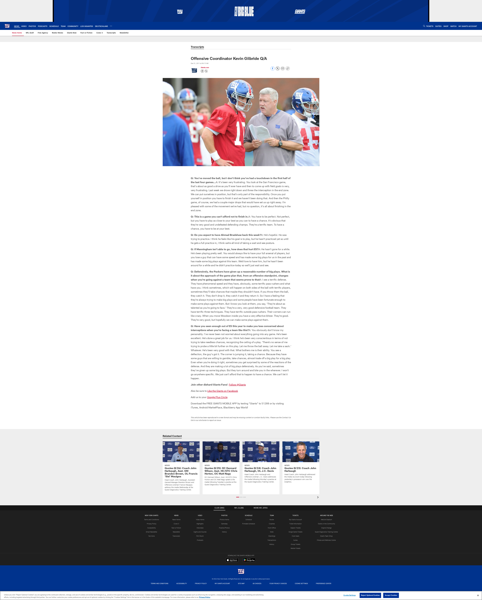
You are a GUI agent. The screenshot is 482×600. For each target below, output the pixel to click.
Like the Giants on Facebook (222, 390)
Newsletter (176, 532)
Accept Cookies (391, 595)
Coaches (272, 524)
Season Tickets (295, 528)
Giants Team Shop (326, 536)
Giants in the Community (326, 524)
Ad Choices (257, 583)
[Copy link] (288, 68)
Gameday (224, 524)
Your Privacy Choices (278, 583)
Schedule (249, 519)
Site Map (241, 583)
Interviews (200, 528)
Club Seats (295, 536)
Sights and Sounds (200, 532)
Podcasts (200, 540)
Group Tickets (295, 544)
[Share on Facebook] (273, 70)
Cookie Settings (301, 583)
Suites (295, 540)
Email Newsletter (151, 532)
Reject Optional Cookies (370, 595)
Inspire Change (326, 528)
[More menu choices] (111, 26)
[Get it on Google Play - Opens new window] (249, 561)
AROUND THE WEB (326, 515)
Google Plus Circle (217, 397)
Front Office (272, 528)
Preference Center (323, 583)
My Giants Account (295, 519)
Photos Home (224, 519)
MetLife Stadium (326, 519)
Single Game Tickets (295, 532)
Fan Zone (151, 536)
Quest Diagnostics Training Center (326, 532)
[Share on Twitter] (278, 70)
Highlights (200, 524)
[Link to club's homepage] (7, 26)
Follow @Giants (237, 384)
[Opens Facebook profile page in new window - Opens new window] (202, 71)
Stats (272, 532)
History (224, 532)
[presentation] (318, 497)
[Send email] (283, 70)
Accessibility (151, 528)
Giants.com (205, 67)
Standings (271, 536)
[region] (241, 595)
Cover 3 (176, 524)
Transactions (271, 540)
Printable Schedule (248, 524)
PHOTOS (224, 515)
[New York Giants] (241, 571)
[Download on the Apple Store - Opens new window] (232, 560)
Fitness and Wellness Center (326, 540)
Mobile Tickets (295, 548)
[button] (237, 497)
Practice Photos (224, 528)
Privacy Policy (151, 524)
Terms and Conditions (151, 519)
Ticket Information (295, 524)
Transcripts (176, 536)
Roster (272, 519)
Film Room (200, 536)
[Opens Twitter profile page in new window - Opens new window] (206, 71)
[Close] (478, 595)
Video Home (200, 519)
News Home (176, 519)
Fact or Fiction (176, 528)
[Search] (424, 26)
